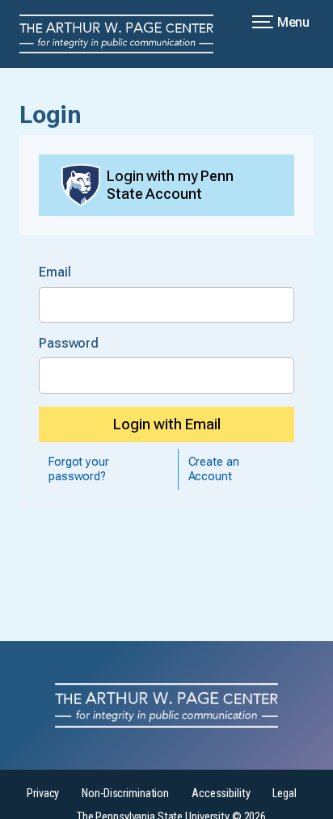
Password (69, 343)
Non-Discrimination (125, 793)
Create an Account (213, 469)
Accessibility (221, 793)
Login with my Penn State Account (170, 184)
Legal (284, 793)
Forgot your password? (78, 469)
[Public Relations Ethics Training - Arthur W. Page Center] (126, 34)
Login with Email (167, 424)
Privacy (43, 793)
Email (54, 272)
